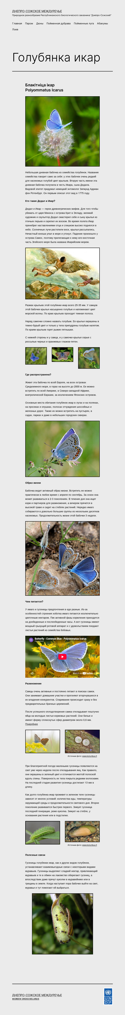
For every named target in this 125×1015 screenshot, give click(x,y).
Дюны (39, 23)
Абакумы (102, 23)
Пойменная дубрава (59, 23)
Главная (17, 23)
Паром (29, 23)
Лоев (15, 29)
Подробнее (31, 724)
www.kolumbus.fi (89, 756)
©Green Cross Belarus (25, 999)
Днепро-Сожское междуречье (37, 11)
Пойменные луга (84, 23)
